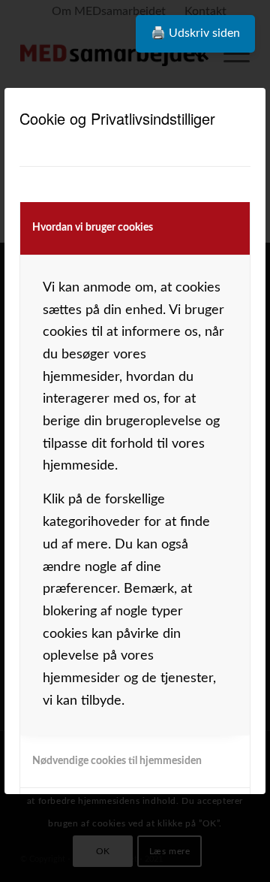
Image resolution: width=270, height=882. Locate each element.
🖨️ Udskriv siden (195, 33)
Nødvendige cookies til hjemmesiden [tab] (117, 761)
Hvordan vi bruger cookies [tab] (92, 227)
